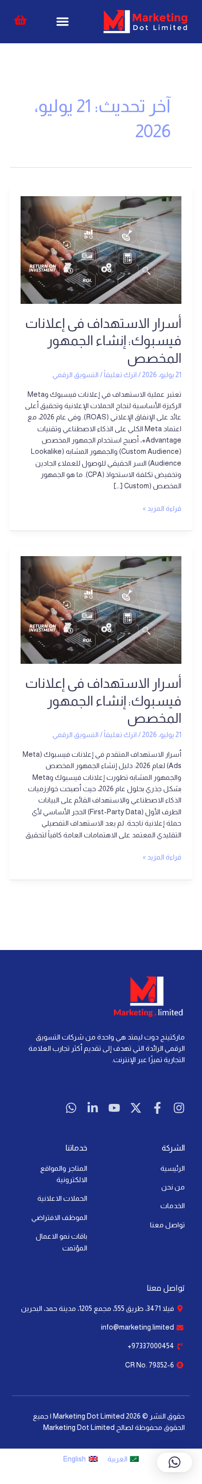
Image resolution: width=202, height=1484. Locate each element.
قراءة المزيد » (162, 507)
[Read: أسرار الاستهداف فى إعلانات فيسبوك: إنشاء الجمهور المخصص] (101, 249)
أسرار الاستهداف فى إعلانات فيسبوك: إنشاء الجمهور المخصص (103, 341)
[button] (62, 22)
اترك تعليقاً (120, 375)
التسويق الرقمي (75, 375)
